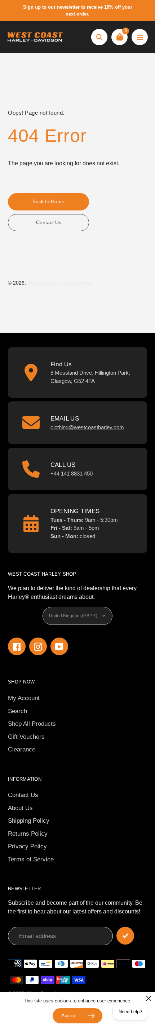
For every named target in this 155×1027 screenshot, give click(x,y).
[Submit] (125, 936)
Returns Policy (28, 833)
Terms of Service (31, 859)
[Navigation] (140, 37)
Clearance (21, 749)
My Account (24, 698)
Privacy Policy (27, 846)
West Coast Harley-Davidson (60, 283)
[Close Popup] (148, 998)
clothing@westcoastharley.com (87, 427)
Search (17, 711)
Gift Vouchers (26, 736)
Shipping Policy (28, 820)
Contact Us (23, 795)
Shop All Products (32, 723)
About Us (20, 808)
